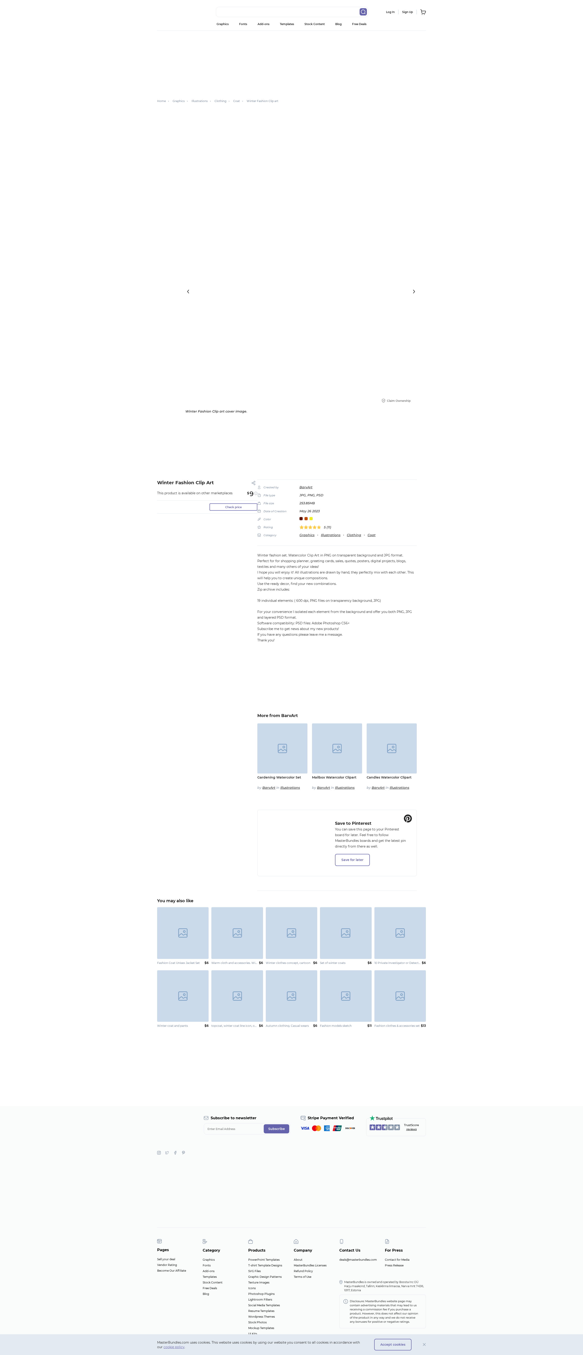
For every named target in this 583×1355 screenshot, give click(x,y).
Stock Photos (257, 1322)
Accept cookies (392, 1344)
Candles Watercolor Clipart (389, 777)
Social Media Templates (264, 1305)
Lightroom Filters (260, 1299)
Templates (287, 24)
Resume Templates (261, 1311)
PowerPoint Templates (264, 1259)
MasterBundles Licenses (310, 1265)
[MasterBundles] (172, 12)
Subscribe (276, 1129)
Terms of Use (302, 1276)
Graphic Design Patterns (265, 1276)
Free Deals (359, 24)
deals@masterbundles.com (358, 1259)
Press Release (394, 1265)
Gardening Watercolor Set (279, 777)
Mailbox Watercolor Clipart (334, 777)
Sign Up (407, 12)
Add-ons (263, 24)
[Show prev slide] (188, 291)
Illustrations (330, 535)
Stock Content (314, 24)
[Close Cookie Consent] (424, 1344)
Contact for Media (397, 1259)
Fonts (243, 24)
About (298, 1259)
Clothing (354, 535)
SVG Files (254, 1271)
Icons (252, 1288)
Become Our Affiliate (171, 1270)
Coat (372, 535)
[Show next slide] (414, 291)
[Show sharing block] (254, 483)
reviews (411, 1129)
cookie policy (174, 1347)
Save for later (352, 860)
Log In (390, 12)
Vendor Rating (167, 1265)
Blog (338, 24)
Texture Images (258, 1282)
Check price (233, 507)
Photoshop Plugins (261, 1294)
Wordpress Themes (261, 1316)
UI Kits (252, 1333)
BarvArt (305, 487)
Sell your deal (166, 1259)
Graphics (223, 24)
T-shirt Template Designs (265, 1265)
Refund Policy (303, 1271)
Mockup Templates (261, 1328)
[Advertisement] (291, 63)
